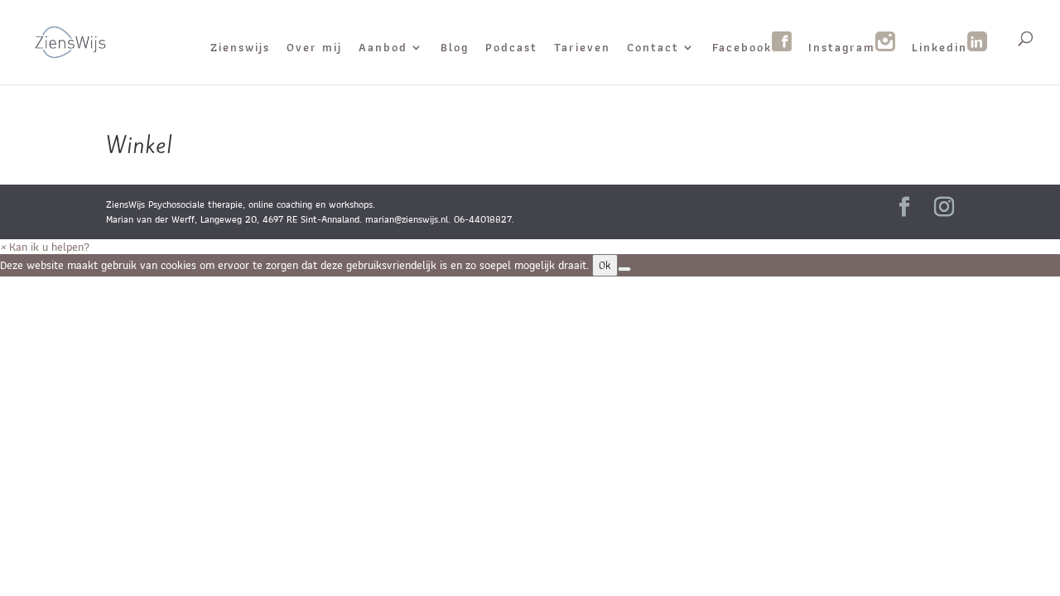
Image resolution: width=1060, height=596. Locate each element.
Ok (605, 265)
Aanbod (383, 48)
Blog (455, 48)
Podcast (511, 48)
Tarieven (582, 48)
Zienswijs (240, 48)
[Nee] (624, 269)
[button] (44, 247)
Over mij (314, 48)
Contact (653, 48)
